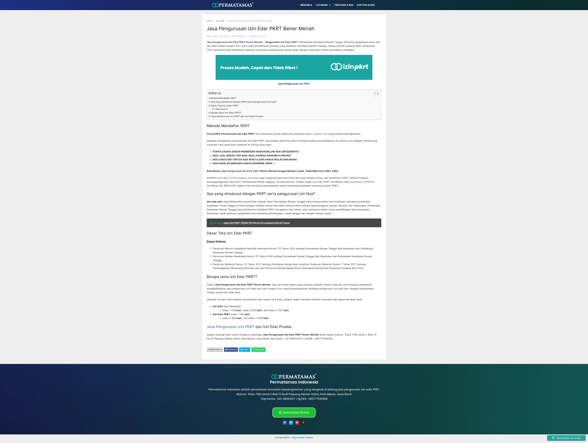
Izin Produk (238, 36)
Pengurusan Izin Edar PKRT (243, 170)
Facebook (231, 349)
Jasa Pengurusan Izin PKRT (230, 326)
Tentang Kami (343, 5)
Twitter (245, 349)
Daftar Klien (366, 5)
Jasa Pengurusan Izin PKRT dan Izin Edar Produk (237, 116)
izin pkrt (224, 36)
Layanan (322, 5)
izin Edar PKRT (289, 42)
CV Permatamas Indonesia (243, 177)
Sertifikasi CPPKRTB (362, 181)
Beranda (306, 5)
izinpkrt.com (320, 133)
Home (209, 21)
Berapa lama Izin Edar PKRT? (226, 112)
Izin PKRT (304, 83)
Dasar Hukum (221, 109)
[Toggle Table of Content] (374, 93)
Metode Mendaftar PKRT (223, 98)
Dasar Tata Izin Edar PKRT (224, 105)
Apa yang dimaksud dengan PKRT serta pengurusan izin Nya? (244, 101)
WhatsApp (259, 349)
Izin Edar (220, 21)
